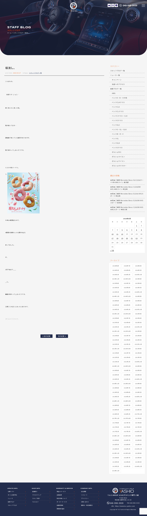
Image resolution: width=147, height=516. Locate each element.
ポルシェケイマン (118, 161)
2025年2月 (115, 292)
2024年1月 (127, 309)
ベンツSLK (116, 143)
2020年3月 (138, 375)
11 (117, 234)
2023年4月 (127, 322)
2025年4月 (127, 287)
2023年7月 (127, 318)
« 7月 (112, 250)
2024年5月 (115, 305)
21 (132, 238)
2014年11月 (115, 471)
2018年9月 (138, 401)
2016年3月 (138, 444)
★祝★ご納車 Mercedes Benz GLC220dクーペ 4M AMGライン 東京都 (127, 181)
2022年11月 (115, 331)
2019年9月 (138, 383)
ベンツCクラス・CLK (120, 116)
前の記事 (46, 336)
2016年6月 (138, 440)
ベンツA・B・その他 (119, 98)
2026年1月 (127, 274)
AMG (113, 93)
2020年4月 (127, 375)
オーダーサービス (62, 502)
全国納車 (59, 495)
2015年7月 (127, 457)
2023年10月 (127, 314)
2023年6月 (138, 318)
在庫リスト (109, 5)
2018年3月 (138, 410)
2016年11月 (115, 436)
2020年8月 (115, 370)
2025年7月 (127, 283)
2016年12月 (138, 431)
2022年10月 (127, 331)
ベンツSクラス (117, 147)
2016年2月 (115, 449)
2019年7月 (127, 388)
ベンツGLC (116, 125)
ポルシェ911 (116, 152)
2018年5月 (115, 410)
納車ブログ (11, 502)
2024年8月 (115, 301)
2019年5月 (115, 392)
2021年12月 (138, 344)
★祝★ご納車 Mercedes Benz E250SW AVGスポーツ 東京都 (126, 201)
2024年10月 (127, 296)
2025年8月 (115, 283)
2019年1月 (127, 396)
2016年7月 (127, 440)
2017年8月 (115, 423)
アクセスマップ (36, 495)
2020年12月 (138, 362)
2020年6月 (138, 370)
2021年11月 (115, 348)
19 (122, 238)
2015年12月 (138, 449)
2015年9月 (138, 453)
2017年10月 (127, 418)
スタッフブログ (18, 33)
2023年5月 (115, 322)
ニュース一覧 (115, 75)
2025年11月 (115, 279)
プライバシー (85, 498)
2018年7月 (127, 405)
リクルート (84, 495)
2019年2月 (115, 396)
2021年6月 (138, 353)
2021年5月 (115, 357)
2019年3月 (138, 392)
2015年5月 (115, 462)
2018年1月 (127, 414)
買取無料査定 (60, 509)
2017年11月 (115, 418)
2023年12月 (138, 309)
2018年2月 (115, 414)
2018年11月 (115, 401)
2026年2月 (115, 274)
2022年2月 (115, 344)
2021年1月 (127, 362)
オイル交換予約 (12, 495)
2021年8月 (115, 353)
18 (117, 238)
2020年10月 (127, 366)
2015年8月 (115, 457)
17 (113, 238)
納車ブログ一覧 (116, 89)
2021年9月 (138, 348)
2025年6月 (138, 283)
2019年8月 (115, 388)
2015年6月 (138, 457)
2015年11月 (115, 453)
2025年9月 (138, 279)
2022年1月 (127, 344)
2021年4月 (127, 357)
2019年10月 (127, 383)
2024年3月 (138, 305)
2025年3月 (138, 287)
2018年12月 (138, 396)
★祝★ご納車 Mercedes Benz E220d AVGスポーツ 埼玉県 (127, 195)
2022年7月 (127, 335)
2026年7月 (127, 266)
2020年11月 (115, 366)
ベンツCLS (116, 107)
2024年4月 (127, 305)
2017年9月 (138, 418)
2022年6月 (138, 335)
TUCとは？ (35, 502)
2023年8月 (115, 318)
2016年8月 (115, 440)
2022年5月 (115, 340)
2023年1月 (127, 327)
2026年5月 (115, 270)
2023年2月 (115, 327)
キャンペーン (116, 80)
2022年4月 (127, 340)
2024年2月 (115, 309)
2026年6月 (138, 266)
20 (127, 238)
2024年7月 (127, 301)
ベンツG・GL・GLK (119, 129)
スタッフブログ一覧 (35, 73)
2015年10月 (127, 453)
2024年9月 (138, 296)
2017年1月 (127, 431)
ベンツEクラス (117, 120)
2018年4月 (127, 410)
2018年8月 (115, 405)
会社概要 (83, 491)
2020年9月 (138, 366)
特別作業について (62, 498)
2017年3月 (138, 427)
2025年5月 (115, 287)
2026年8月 (115, 266)
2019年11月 (115, 383)
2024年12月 (138, 292)
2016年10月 (127, 436)
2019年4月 (127, 392)
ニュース (10, 498)
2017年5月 (115, 427)
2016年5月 (115, 444)
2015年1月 (127, 466)
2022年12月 (138, 327)
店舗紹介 (34, 491)
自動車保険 (60, 505)
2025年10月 (127, 279)
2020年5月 (115, 375)
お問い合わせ (85, 502)
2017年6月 (138, 423)
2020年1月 (127, 379)
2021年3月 (138, 357)
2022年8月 (115, 335)
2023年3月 (138, 322)
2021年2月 (115, 362)
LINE (116, 5)
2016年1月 (127, 449)
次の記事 (61, 336)
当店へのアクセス (118, 84)
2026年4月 (127, 270)
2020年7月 (127, 370)
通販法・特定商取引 (87, 505)
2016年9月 (138, 436)
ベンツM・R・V (117, 134)
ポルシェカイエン (118, 157)
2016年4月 (127, 444)
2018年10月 (127, 401)
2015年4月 (127, 462)
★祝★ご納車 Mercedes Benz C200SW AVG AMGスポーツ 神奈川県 (126, 208)
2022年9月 (138, 331)
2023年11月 (115, 314)
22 (137, 238)
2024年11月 (115, 296)
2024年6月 (138, 301)
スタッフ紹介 (36, 498)
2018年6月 (138, 405)
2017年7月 (127, 423)
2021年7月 (127, 353)
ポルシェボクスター (119, 166)
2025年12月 (138, 274)
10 (113, 234)
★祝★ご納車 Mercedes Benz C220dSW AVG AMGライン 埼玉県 (125, 188)
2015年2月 (115, 466)
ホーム (9, 33)
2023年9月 (138, 314)
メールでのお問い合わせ (112, 5)
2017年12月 (138, 414)
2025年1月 (127, 292)
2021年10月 (127, 348)
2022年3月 (138, 340)
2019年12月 (138, 379)
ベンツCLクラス (118, 111)
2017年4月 (127, 427)
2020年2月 (115, 379)
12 (122, 234)
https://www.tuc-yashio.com (125, 506)
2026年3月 (138, 270)
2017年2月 (115, 431)
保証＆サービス (61, 491)
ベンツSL (115, 138)
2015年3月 (138, 462)
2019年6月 (138, 388)
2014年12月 (138, 466)
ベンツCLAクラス (118, 102)
